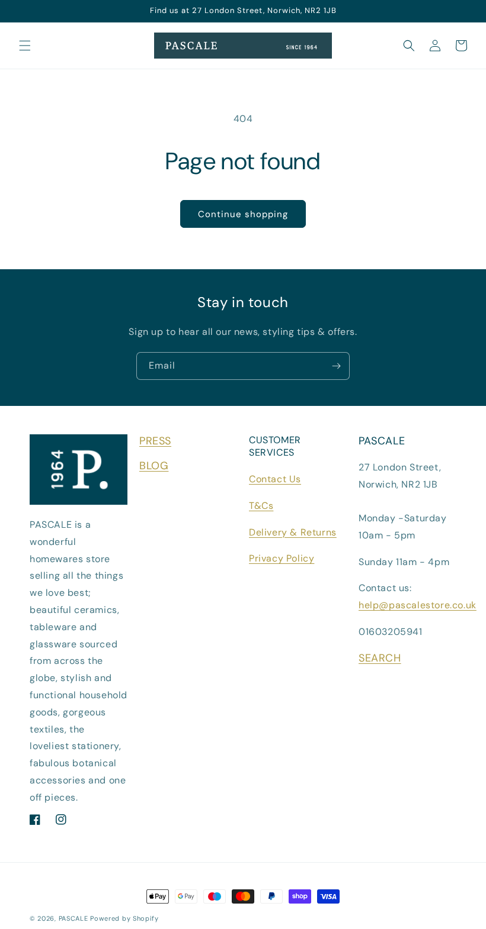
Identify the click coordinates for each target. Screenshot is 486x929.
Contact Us (275, 479)
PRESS (155, 441)
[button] (25, 46)
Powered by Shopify (124, 918)
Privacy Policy (281, 558)
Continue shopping (243, 214)
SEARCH (380, 658)
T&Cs (261, 505)
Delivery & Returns (293, 532)
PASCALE (73, 918)
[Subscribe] (336, 366)
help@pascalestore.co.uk (418, 605)
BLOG (153, 466)
